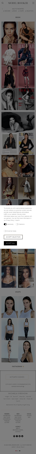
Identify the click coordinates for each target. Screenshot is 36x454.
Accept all (10, 243)
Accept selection (13, 237)
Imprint (17, 220)
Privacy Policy (10, 220)
